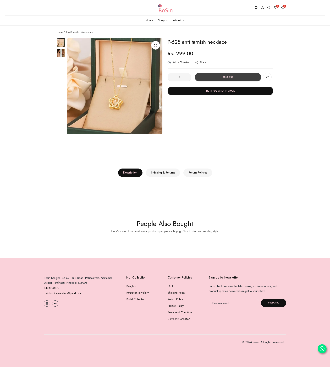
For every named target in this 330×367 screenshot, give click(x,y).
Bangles (131, 286)
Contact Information (179, 319)
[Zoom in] (155, 45)
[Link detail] (47, 303)
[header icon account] (262, 7)
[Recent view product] (268, 8)
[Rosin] (165, 8)
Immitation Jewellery (137, 293)
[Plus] (187, 77)
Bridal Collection (135, 299)
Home (60, 32)
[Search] (256, 7)
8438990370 (51, 288)
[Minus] (172, 77)
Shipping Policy (176, 293)
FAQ (170, 286)
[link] (163, 20)
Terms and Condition (180, 312)
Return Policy (175, 299)
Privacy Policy (176, 306)
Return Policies (198, 173)
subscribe (273, 303)
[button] (267, 77)
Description (130, 173)
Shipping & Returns (163, 173)
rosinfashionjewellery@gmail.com (62, 293)
